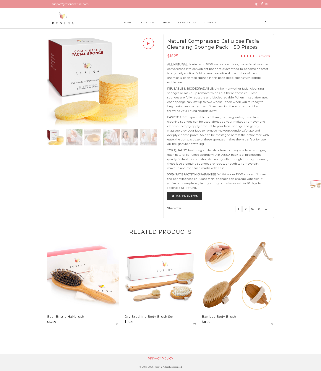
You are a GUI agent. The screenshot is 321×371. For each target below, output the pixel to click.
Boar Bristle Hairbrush (65, 316)
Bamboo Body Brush (219, 316)
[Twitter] (245, 209)
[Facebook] (262, 4)
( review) (263, 56)
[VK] (266, 209)
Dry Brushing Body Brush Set (149, 316)
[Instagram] (256, 4)
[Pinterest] (266, 4)
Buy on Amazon (187, 196)
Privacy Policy (160, 358)
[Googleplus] (252, 209)
